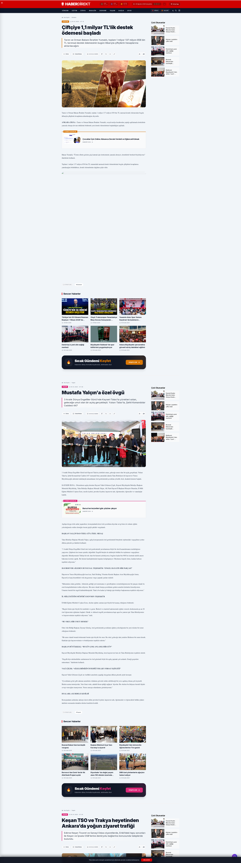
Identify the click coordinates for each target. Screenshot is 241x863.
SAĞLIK (121, 10)
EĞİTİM (74, 10)
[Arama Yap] (176, 10)
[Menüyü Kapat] (2, 3)
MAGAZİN (92, 10)
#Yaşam (78, 712)
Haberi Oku (87, 142)
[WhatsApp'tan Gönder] (110, 54)
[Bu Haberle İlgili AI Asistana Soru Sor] (234, 856)
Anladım (146, 860)
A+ (144, 54)
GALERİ (166, 10)
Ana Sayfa (66, 17)
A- (140, 54)
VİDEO (156, 10)
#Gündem (79, 284)
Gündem (74, 17)
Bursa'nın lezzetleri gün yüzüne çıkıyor (100, 508)
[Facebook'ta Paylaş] (102, 54)
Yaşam (73, 382)
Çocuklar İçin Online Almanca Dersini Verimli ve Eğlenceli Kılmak (111, 139)
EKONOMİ (103, 10)
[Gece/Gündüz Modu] (173, 10)
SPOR (129, 10)
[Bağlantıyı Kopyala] (114, 54)
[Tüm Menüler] (179, 10)
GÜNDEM (65, 10)
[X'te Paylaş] (106, 54)
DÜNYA (83, 10)
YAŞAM (112, 10)
